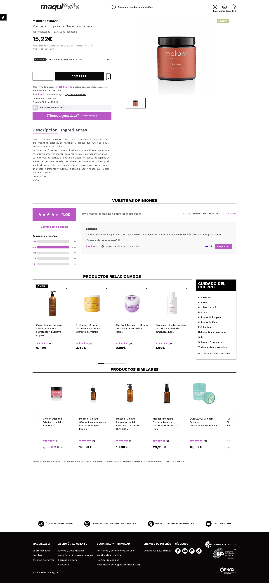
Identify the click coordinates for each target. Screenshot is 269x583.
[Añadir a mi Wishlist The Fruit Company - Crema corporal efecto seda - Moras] (132, 287)
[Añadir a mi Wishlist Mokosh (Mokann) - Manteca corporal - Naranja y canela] (108, 76)
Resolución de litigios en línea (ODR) (118, 564)
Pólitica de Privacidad (110, 555)
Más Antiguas (211, 214)
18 (60, 87)
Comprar (52, 353)
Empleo (37, 555)
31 (64, 87)
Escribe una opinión (54, 226)
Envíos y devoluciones (71, 550)
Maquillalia (41, 543)
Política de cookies (108, 560)
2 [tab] (108, 363)
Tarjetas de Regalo (43, 560)
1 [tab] (101, 363)
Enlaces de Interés (157, 543)
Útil (210, 246)
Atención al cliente (72, 543)
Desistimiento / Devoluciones (75, 555)
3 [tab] (116, 363)
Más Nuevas (229, 214)
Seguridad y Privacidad (113, 543)
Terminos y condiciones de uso (115, 550)
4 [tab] (123, 363)
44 (69, 87)
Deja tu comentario (75, 94)
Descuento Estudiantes (157, 550)
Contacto (63, 564)
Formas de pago (68, 560)
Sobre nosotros (42, 550)
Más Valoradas (191, 214)
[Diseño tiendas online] (228, 569)
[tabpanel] (177, 57)
